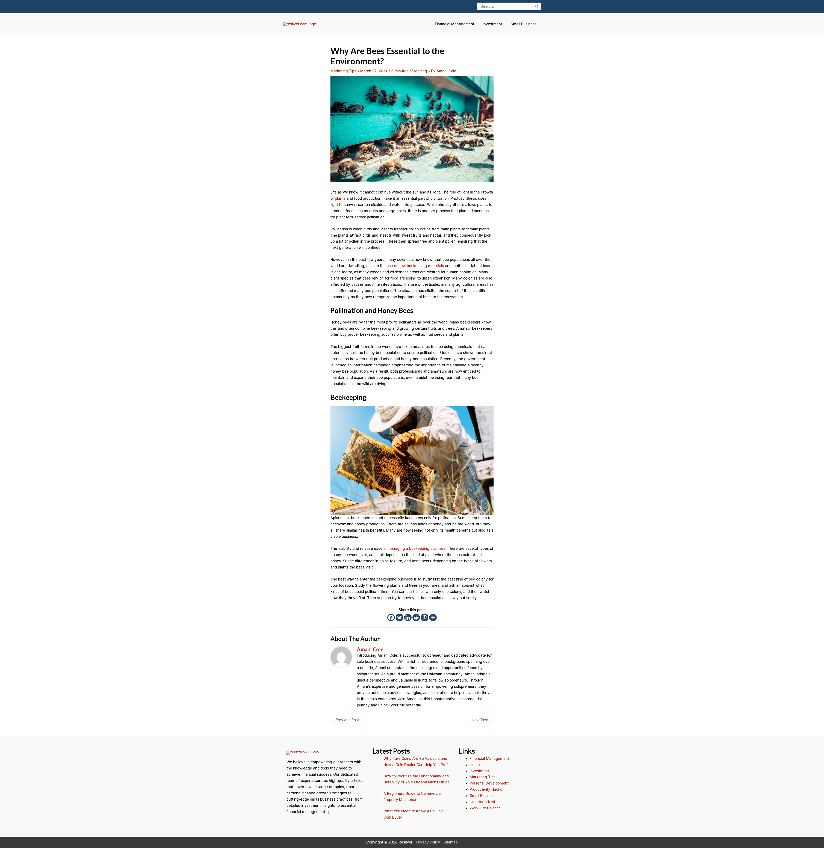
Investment (492, 24)
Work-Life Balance (485, 808)
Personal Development (489, 783)
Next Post (482, 720)
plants (340, 198)
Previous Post (345, 720)
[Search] (537, 6)
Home (475, 765)
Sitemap (451, 842)
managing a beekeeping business (417, 548)
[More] (433, 617)
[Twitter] (399, 617)
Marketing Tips (343, 71)
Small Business (523, 24)
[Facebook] (391, 617)
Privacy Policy (428, 842)
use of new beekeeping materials (415, 266)
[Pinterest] (424, 617)
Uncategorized (482, 802)
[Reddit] (416, 617)
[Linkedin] (408, 617)
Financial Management (454, 24)
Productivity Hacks (486, 789)
